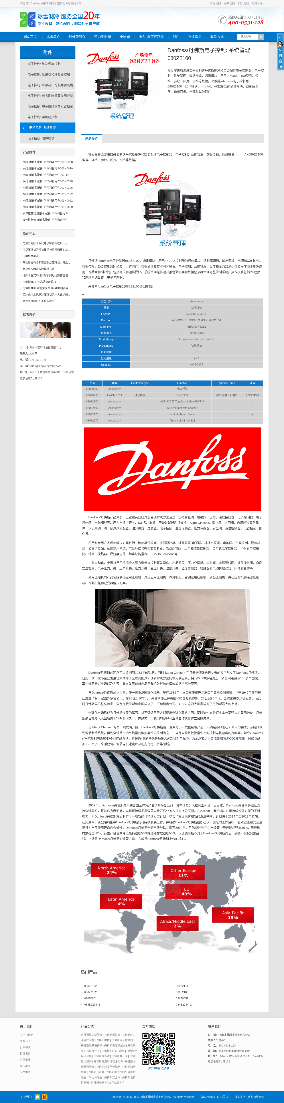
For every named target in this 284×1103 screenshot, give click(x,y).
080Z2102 (90, 992)
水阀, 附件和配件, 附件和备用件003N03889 (48, 162)
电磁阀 (125, 37)
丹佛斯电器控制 (100, 1082)
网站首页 (30, 37)
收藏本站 (257, 3)
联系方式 (217, 37)
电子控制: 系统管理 (42, 127)
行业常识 (194, 37)
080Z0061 (90, 998)
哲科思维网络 (256, 1097)
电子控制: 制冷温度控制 (44, 64)
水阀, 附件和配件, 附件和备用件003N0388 (48, 181)
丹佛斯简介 (77, 37)
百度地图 (215, 3)
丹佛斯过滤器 (96, 1072)
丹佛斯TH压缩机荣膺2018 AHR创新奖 (45, 288)
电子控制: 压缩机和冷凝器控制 (49, 74)
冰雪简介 (53, 37)
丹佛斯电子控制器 (122, 1040)
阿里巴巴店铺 (44, 1097)
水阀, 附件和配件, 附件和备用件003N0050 (48, 207)
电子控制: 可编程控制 (42, 117)
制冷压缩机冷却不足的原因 (39, 301)
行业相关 (25, 1047)
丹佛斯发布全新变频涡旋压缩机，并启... (46, 262)
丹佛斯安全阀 (112, 1077)
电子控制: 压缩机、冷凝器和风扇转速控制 (46, 86)
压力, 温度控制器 (151, 37)
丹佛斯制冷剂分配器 (108, 1066)
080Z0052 (182, 998)
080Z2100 (182, 992)
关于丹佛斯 (26, 1035)
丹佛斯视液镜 (102, 1056)
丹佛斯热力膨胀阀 (91, 1035)
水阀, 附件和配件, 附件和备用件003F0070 (47, 175)
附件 (176, 37)
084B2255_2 (92, 1004)
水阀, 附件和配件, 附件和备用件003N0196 (48, 187)
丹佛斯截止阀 (120, 1056)
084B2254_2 (184, 1004)
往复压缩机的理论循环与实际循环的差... (46, 249)
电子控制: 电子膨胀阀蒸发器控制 (50, 106)
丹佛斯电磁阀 (112, 1035)
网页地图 (243, 3)
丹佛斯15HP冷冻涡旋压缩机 (39, 282)
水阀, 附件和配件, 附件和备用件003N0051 (48, 200)
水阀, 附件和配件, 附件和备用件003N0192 (48, 194)
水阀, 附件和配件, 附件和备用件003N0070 (48, 168)
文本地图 (25, 1072)
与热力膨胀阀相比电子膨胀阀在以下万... (46, 243)
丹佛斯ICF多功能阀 (113, 1051)
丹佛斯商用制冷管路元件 (108, 1061)
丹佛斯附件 (103, 1040)
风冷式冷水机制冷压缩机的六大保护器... (46, 294)
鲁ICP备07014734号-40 (215, 1097)
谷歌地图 (229, 3)
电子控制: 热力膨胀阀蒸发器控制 (50, 95)
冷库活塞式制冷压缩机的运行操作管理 (45, 275)
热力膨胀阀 (102, 37)
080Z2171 (182, 986)
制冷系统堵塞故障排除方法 (39, 269)
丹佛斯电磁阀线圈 (115, 1045)
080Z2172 (90, 986)
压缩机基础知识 (32, 256)
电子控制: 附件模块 (41, 138)
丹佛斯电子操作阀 (91, 1045)
